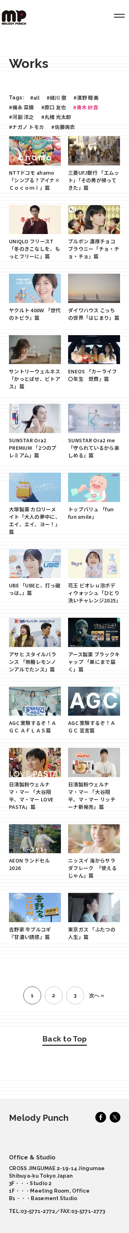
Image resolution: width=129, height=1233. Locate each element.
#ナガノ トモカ (26, 126)
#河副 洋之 (21, 116)
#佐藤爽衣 (63, 126)
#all (34, 97)
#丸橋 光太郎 (56, 116)
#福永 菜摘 (21, 107)
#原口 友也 (53, 107)
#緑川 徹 (56, 97)
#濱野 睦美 (86, 97)
